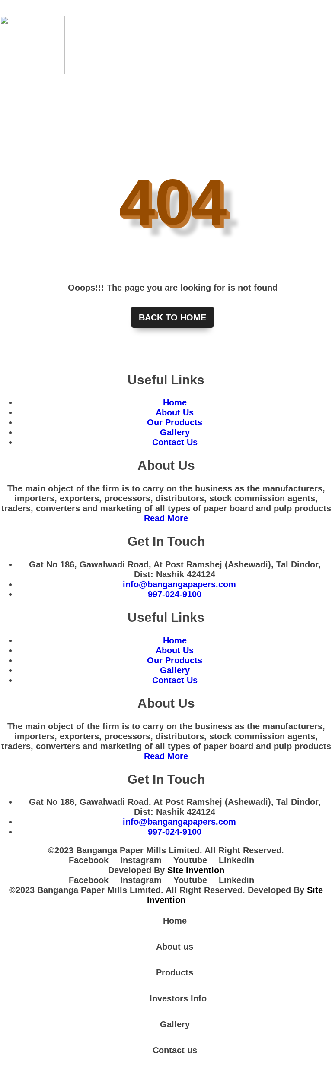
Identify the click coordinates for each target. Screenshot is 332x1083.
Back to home (172, 317)
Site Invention (195, 870)
